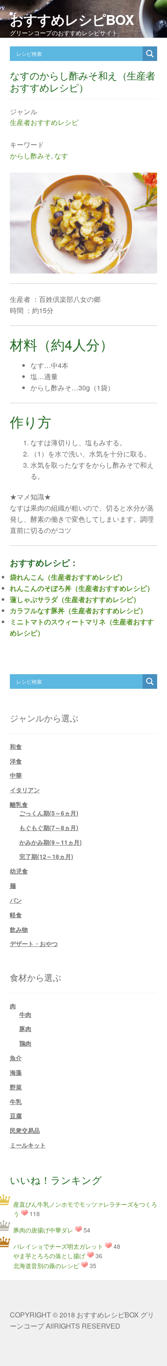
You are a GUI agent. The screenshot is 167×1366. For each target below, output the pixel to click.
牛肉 (25, 1014)
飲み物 (19, 929)
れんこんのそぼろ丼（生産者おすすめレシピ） (82, 588)
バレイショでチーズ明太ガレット (58, 1246)
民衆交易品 (25, 1130)
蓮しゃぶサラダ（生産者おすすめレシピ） (75, 599)
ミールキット (28, 1145)
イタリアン (25, 789)
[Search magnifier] (150, 53)
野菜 (16, 1087)
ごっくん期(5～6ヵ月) (48, 813)
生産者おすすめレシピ (44, 122)
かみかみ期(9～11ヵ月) (50, 842)
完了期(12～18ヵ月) (46, 856)
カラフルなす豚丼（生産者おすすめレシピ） (78, 610)
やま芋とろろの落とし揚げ (49, 1255)
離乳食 (19, 804)
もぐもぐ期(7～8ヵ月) (48, 827)
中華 (16, 775)
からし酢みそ (30, 156)
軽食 (16, 914)
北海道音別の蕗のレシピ (46, 1265)
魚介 (16, 1057)
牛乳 (16, 1101)
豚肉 (25, 1028)
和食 (16, 746)
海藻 (16, 1072)
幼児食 (19, 871)
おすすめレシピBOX (72, 19)
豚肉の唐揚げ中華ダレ (43, 1230)
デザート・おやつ (34, 943)
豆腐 (16, 1115)
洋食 (16, 761)
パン (16, 900)
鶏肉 (25, 1043)
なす (61, 156)
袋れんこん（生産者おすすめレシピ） (68, 577)
